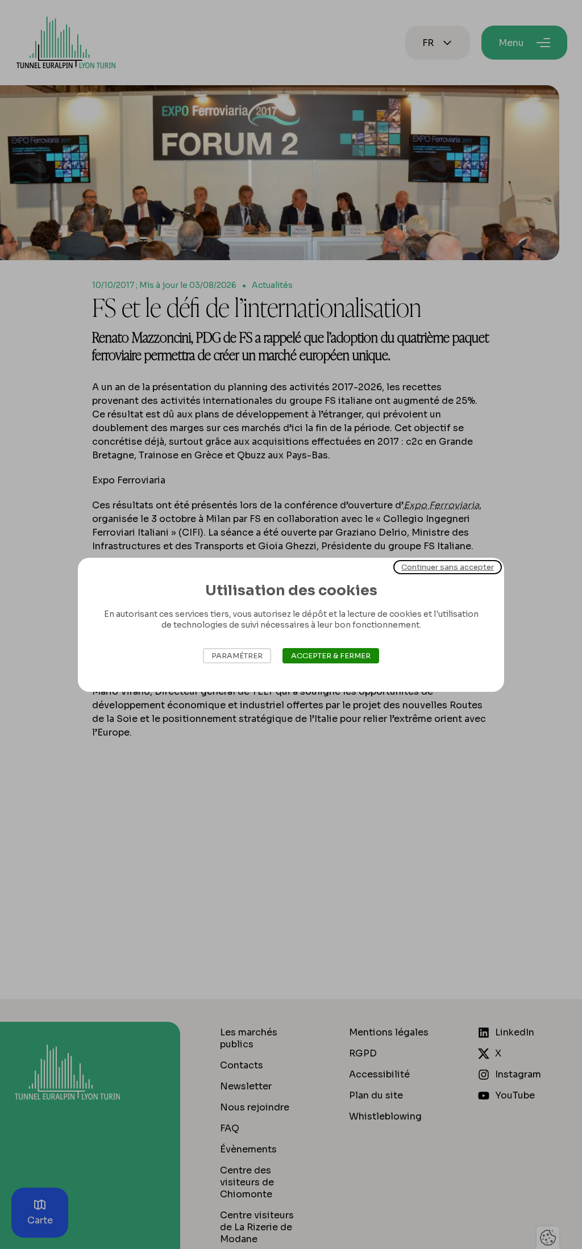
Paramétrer (237, 656)
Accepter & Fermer (331, 656)
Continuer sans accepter (447, 566)
